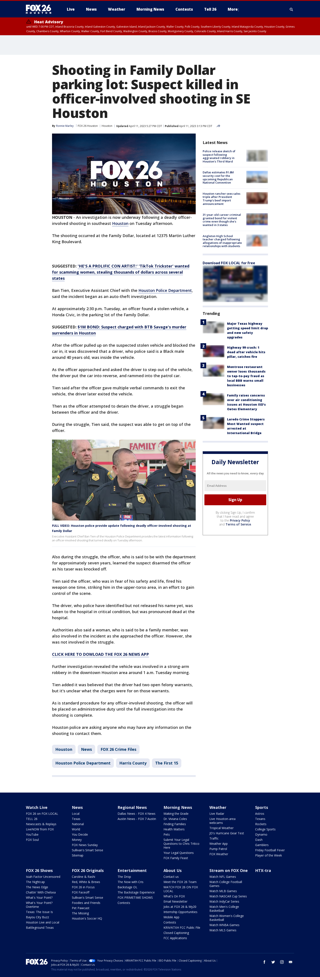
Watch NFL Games (222, 877)
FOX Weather (218, 854)
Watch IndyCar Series (224, 901)
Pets (166, 834)
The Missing (80, 913)
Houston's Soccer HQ (87, 918)
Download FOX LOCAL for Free (229, 263)
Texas (76, 819)
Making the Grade (176, 813)
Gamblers (262, 845)
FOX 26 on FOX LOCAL (42, 813)
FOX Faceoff (80, 892)
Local (75, 813)
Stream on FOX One (228, 870)
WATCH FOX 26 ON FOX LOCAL (180, 889)
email (290, 962)
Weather (217, 807)
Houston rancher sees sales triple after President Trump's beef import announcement (221, 199)
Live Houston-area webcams (222, 821)
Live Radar (216, 813)
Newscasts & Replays (41, 824)
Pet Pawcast (80, 908)
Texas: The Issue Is (39, 912)
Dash (259, 840)
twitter (273, 962)
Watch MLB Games (223, 891)
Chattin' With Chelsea (41, 892)
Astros (259, 813)
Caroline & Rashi (83, 877)
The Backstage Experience (136, 892)
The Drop (124, 877)
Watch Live (36, 807)
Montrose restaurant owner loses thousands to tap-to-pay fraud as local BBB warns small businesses (246, 376)
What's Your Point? (39, 897)
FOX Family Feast (175, 858)
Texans (260, 819)
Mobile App (171, 917)
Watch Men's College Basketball (224, 909)
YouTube (32, 834)
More (233, 9)
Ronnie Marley (65, 126)
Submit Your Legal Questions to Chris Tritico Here (181, 844)
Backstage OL (127, 887)
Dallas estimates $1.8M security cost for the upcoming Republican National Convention (218, 177)
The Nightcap (35, 882)
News (86, 749)
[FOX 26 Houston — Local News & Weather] (40, 9)
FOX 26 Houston (88, 126)
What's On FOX (174, 896)
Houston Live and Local (42, 922)
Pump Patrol (218, 849)
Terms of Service (238, 524)
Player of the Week (268, 855)
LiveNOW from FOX (40, 829)
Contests (124, 903)
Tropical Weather (221, 828)
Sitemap (77, 855)
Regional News (132, 807)
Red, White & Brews (86, 882)
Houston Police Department (165, 290)
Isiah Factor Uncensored (43, 877)
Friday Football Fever (270, 850)
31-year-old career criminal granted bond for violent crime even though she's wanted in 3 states (222, 220)
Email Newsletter (175, 901)
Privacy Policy (240, 520)
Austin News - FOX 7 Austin (137, 819)
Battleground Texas (40, 927)
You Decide (80, 834)
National (78, 824)
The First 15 (166, 763)
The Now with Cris (130, 882)
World (76, 829)
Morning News (177, 807)
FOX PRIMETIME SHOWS (135, 897)
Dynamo (261, 834)
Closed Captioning (176, 933)
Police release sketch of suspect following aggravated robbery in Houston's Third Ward (219, 156)
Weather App (218, 843)
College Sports (265, 829)
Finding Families (174, 824)
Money (77, 840)
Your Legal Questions (178, 853)
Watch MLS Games (222, 930)
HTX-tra (263, 870)
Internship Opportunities (180, 912)
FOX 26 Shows (39, 870)
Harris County (133, 763)
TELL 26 (31, 819)
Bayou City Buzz (37, 917)
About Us (172, 870)
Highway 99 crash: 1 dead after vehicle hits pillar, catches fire (246, 352)
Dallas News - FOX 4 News (136, 813)
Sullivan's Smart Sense (87, 850)
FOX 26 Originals (88, 870)
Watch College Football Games (225, 884)
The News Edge (37, 887)
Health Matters (174, 829)
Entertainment (132, 870)
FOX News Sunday (85, 845)
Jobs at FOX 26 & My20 (179, 907)
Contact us (171, 877)
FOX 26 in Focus (83, 887)
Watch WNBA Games (224, 925)
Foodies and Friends (86, 903)
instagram (281, 962)
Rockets (260, 824)
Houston (107, 126)
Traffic (214, 838)
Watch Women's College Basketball (226, 918)
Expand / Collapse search (291, 9)
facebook (264, 962)
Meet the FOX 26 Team (180, 882)
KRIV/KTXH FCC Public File (181, 927)
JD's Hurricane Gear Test (226, 833)
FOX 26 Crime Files (118, 749)
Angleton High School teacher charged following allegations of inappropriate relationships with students (222, 241)
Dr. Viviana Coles (175, 819)
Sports (261, 807)
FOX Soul (32, 840)
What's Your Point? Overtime (39, 905)
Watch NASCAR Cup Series (228, 896)
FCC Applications (175, 938)
